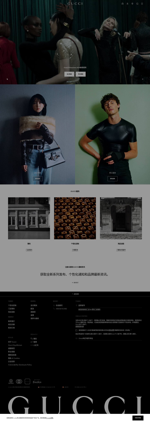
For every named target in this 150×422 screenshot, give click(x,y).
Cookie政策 (49, 418)
